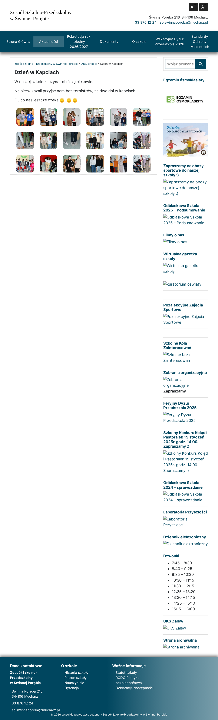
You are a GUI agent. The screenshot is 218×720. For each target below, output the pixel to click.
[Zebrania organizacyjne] (185, 382)
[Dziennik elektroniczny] (185, 543)
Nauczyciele (74, 683)
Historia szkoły (77, 672)
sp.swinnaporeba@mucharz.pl (184, 22)
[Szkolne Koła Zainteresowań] (185, 357)
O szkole (139, 41)
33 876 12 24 (145, 22)
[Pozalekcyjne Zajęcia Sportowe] (185, 319)
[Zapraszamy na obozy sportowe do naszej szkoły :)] (185, 187)
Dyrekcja (72, 688)
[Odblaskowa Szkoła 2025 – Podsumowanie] (185, 219)
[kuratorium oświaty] (182, 284)
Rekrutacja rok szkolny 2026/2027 (78, 41)
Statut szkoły (126, 672)
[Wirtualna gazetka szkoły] (185, 268)
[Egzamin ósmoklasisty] (185, 100)
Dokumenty (109, 41)
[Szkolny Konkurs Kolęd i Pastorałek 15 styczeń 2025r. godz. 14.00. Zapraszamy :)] (185, 461)
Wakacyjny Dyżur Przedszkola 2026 (169, 41)
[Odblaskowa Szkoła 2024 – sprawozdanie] (185, 496)
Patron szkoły (76, 677)
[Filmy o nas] (175, 241)
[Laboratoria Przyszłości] (185, 521)
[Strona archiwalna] (181, 647)
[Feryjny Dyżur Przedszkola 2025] (185, 417)
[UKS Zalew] (174, 627)
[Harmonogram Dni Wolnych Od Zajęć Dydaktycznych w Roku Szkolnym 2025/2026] (185, 139)
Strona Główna (18, 41)
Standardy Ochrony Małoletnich (200, 41)
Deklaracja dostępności (134, 688)
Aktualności (48, 41)
